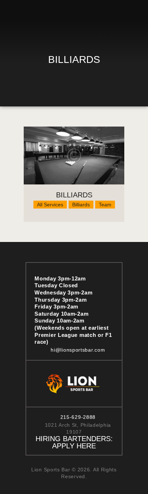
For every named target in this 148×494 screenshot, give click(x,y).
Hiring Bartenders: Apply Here (74, 442)
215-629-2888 (78, 417)
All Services (50, 204)
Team (105, 204)
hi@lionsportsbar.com (78, 350)
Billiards (74, 195)
